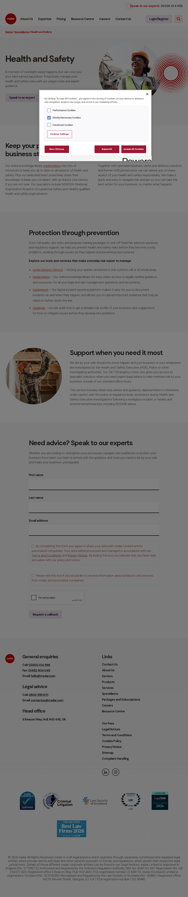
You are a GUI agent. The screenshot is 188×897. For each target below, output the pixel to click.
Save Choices (56, 149)
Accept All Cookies (134, 149)
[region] (95, 125)
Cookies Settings (59, 134)
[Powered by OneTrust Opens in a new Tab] (136, 159)
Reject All (107, 149)
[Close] (147, 94)
